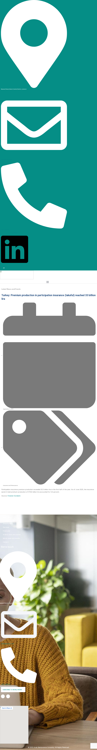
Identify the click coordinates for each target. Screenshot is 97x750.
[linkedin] (3, 696)
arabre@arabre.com (6, 159)
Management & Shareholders (8, 522)
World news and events (11, 538)
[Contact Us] (8, 696)
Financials (6, 531)
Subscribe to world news (12, 689)
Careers (6, 542)
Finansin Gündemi (14, 496)
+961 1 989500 (5, 229)
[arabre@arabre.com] (34, 125)
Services (6, 527)
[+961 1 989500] (34, 195)
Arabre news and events (12, 535)
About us (6, 518)
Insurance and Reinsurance (10, 485)
